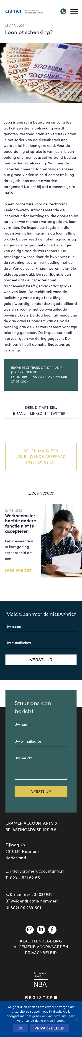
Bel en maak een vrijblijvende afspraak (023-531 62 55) (41, 456)
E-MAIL (19, 413)
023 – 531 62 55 (25, 877)
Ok (20, 1028)
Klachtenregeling (41, 941)
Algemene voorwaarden (41, 947)
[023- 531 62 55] (63, 11)
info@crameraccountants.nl (37, 871)
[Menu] (73, 11)
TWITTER (58, 413)
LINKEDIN (38, 413)
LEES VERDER (18, 570)
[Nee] (76, 1019)
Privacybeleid (41, 953)
